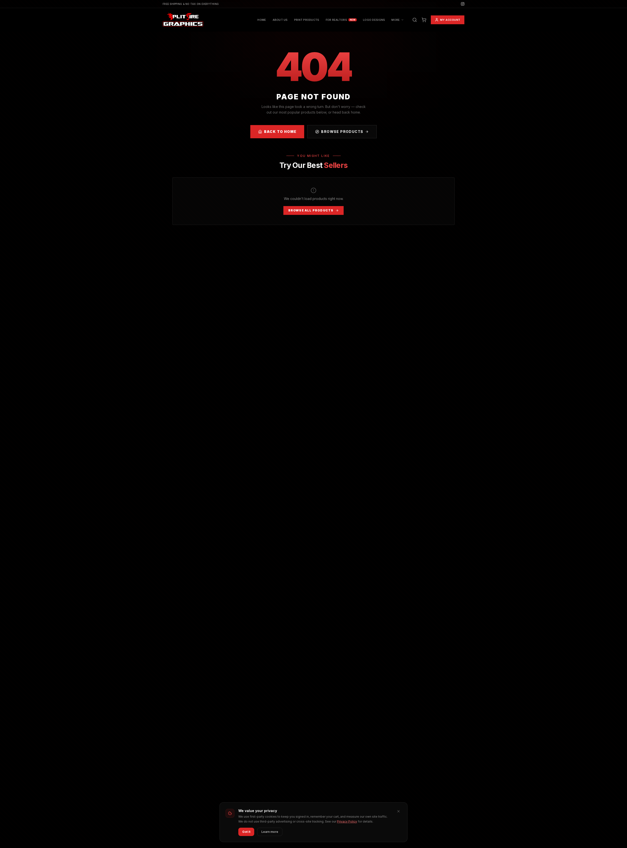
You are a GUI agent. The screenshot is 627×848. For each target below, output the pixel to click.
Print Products (306, 20)
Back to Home (280, 131)
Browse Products (342, 131)
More (395, 20)
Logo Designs (374, 20)
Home (261, 20)
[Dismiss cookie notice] (398, 811)
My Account (450, 20)
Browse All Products (311, 210)
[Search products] (414, 19)
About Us (280, 20)
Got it (246, 832)
